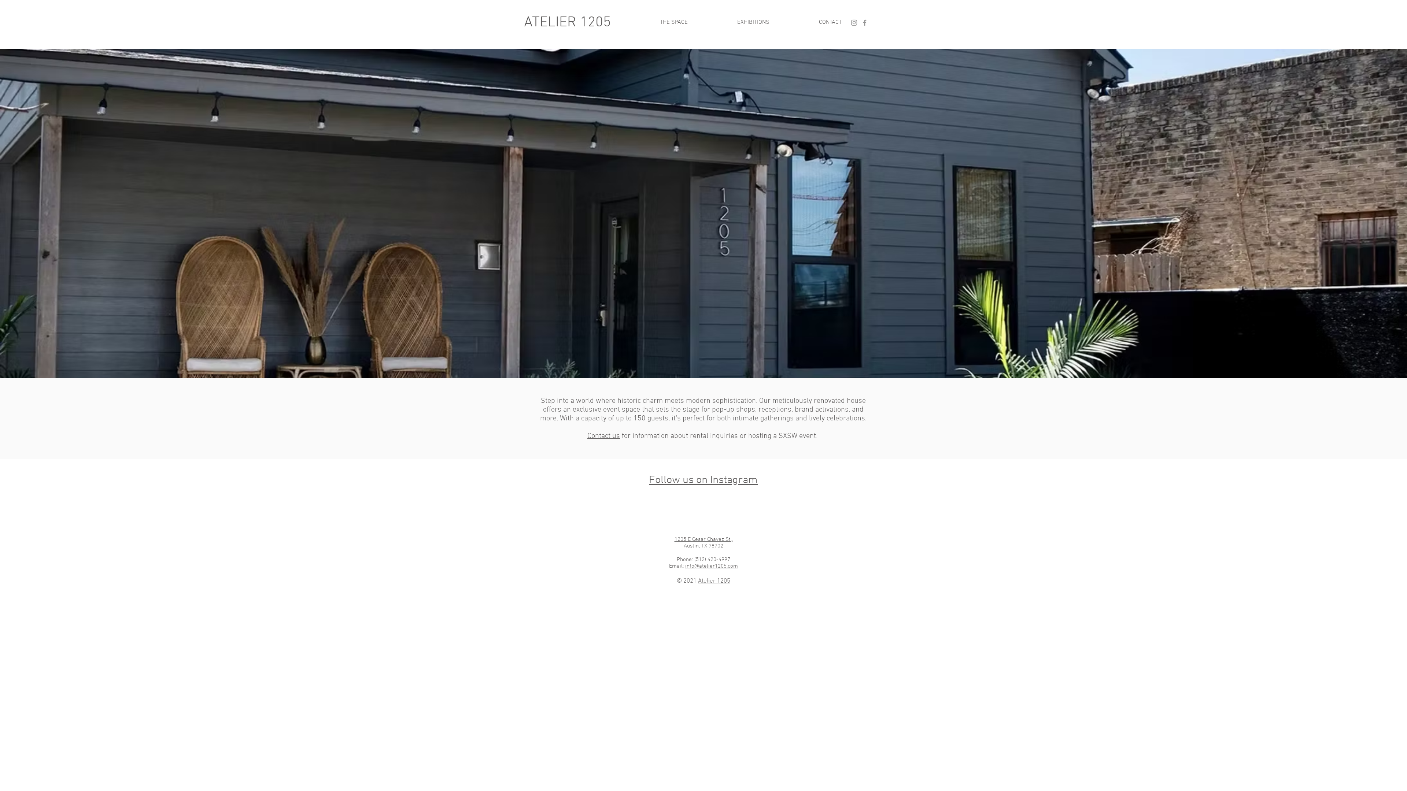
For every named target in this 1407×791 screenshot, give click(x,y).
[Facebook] (865, 23)
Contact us (603, 436)
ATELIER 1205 (567, 22)
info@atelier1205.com (711, 566)
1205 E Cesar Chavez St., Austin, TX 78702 (704, 542)
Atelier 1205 (714, 581)
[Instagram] (854, 23)
